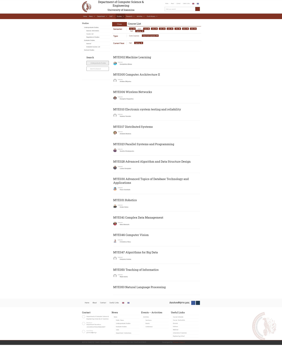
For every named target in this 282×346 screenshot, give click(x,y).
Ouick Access (151, 16)
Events (147, 323)
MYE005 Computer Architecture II (136, 74)
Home (166, 3)
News (91, 16)
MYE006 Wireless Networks (132, 92)
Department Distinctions (123, 333)
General (88, 43)
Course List (89, 34)
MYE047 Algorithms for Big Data (135, 252)
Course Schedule (178, 317)
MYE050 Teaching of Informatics (136, 270)
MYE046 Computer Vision (131, 235)
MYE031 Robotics (125, 200)
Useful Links (186, 3)
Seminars (148, 320)
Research (129, 16)
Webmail (175, 329)
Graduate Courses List (93, 47)
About (172, 3)
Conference (149, 326)
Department (101, 16)
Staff (110, 16)
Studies (119, 16)
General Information (92, 31)
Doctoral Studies (89, 50)
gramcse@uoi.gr (91, 332)
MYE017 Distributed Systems (133, 127)
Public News (120, 320)
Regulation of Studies (92, 37)
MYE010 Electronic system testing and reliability (147, 109)
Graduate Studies (89, 40)
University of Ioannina (180, 333)
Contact (178, 3)
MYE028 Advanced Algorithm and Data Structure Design (152, 161)
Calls (117, 330)
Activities (139, 16)
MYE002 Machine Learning (132, 57)
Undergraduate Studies (91, 27)
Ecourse (175, 323)
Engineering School (179, 336)
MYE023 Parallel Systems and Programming (143, 144)
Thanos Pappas (179, 342)
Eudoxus (175, 326)
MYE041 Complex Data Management (138, 217)
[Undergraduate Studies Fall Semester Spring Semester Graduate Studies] (97, 63)
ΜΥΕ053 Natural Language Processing (139, 287)
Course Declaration (179, 320)
